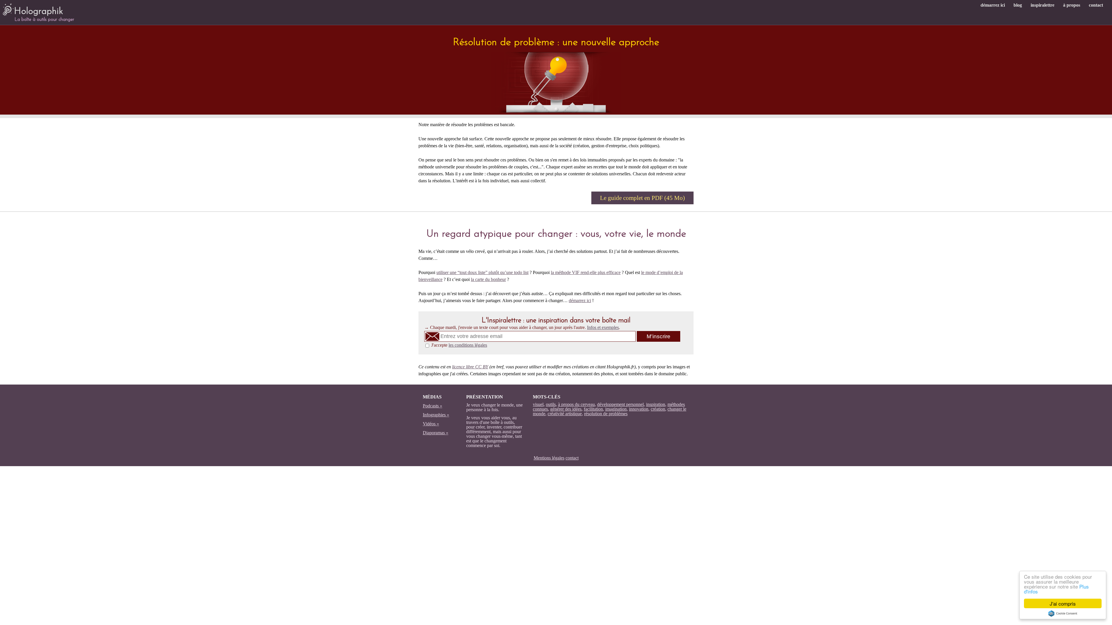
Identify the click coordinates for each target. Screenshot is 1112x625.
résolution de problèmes (606, 413)
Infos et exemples (603, 327)
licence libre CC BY (470, 366)
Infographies (434, 414)
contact (1096, 5)
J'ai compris (1063, 603)
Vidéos (429, 423)
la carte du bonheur (488, 279)
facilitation (593, 409)
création (658, 409)
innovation (638, 409)
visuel (538, 404)
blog (1018, 5)
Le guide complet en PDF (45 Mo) (642, 197)
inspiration (655, 404)
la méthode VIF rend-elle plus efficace (586, 272)
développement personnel (620, 404)
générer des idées (565, 409)
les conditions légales (468, 345)
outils (551, 404)
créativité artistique (565, 413)
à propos (1071, 5)
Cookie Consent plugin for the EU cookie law (1062, 613)
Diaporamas (434, 432)
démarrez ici (993, 5)
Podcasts (431, 405)
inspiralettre (1042, 5)
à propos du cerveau (576, 404)
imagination (616, 409)
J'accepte (459, 345)
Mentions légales (549, 457)
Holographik (38, 11)
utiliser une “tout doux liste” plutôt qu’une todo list (482, 272)
